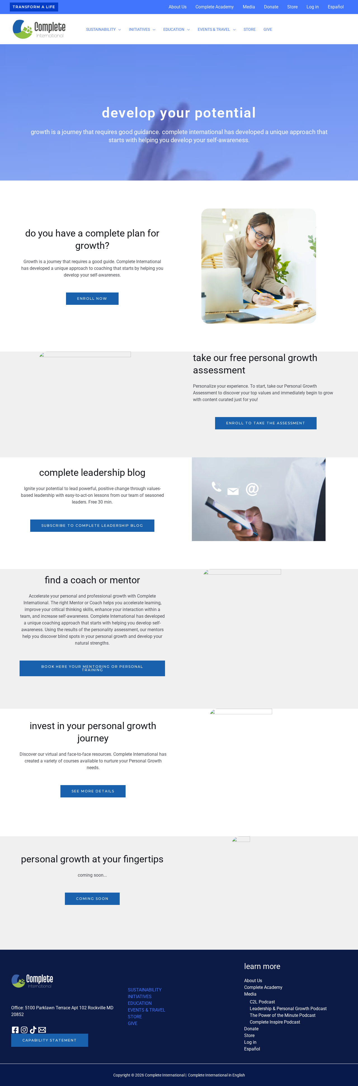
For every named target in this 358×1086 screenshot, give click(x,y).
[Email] (42, 1030)
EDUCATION (173, 29)
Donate (271, 7)
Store (292, 7)
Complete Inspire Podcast (275, 1022)
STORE (250, 29)
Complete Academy (215, 7)
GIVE (267, 29)
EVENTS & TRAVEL (214, 29)
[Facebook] (15, 1030)
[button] (34, 7)
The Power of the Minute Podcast (282, 1015)
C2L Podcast (262, 1002)
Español (336, 7)
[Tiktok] (33, 1030)
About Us (178, 7)
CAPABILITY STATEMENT (49, 1040)
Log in (313, 7)
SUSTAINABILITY (101, 29)
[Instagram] (24, 1030)
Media (249, 7)
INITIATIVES (139, 29)
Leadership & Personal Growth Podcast (288, 1008)
